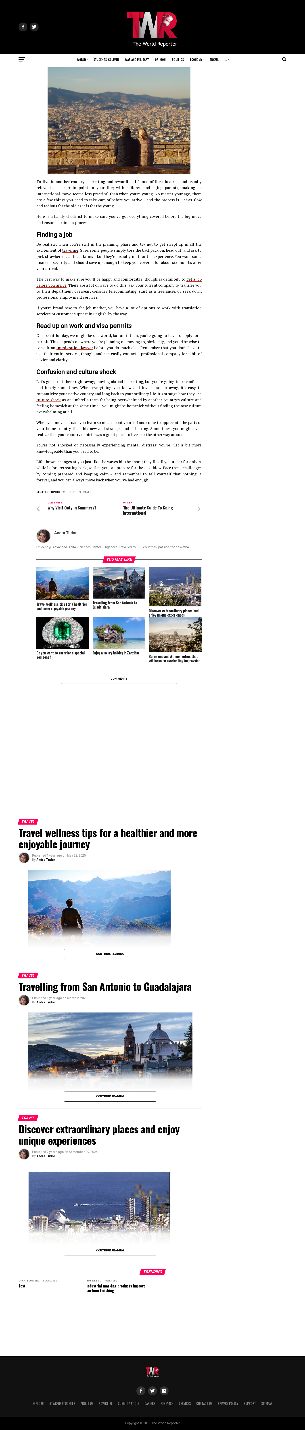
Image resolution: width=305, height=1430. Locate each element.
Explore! (38, 1403)
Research (167, 1403)
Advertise (106, 1403)
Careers (149, 1403)
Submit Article (128, 1403)
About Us (87, 1403)
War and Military (137, 59)
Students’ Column (106, 59)
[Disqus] (119, 739)
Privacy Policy (228, 1403)
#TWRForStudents (62, 1403)
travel (86, 492)
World (81, 59)
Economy (196, 59)
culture (71, 492)
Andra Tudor (65, 533)
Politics (178, 59)
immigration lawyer (74, 347)
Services (185, 1403)
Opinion (160, 59)
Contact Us (204, 1403)
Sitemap (267, 1403)
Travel (214, 59)
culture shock (48, 399)
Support (250, 1403)
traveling (70, 250)
